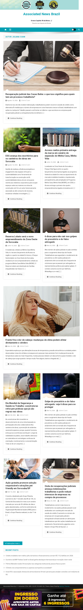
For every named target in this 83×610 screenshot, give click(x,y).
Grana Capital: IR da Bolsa (40, 20)
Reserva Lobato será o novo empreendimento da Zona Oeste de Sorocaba (21, 239)
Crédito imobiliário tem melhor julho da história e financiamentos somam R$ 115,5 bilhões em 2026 (39, 556)
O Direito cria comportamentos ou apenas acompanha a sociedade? (29, 568)
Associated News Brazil (41, 14)
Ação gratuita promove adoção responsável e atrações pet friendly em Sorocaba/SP (21, 485)
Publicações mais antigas (14, 543)
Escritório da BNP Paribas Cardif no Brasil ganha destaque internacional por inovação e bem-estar (39, 560)
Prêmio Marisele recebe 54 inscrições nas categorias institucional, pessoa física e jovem (35, 564)
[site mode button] (74, 30)
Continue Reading (16, 118)
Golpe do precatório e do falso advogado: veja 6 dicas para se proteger (60, 404)
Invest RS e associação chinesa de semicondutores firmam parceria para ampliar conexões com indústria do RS (42, 573)
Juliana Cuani (25, 100)
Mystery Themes (64, 586)
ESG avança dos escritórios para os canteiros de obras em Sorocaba (22, 158)
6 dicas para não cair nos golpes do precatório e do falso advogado (61, 239)
